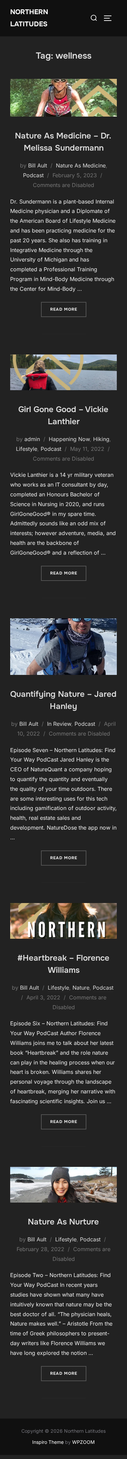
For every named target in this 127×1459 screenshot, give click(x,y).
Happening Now (69, 439)
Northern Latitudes (29, 18)
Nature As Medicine (81, 165)
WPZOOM (83, 1442)
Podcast (33, 175)
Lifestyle (26, 448)
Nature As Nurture (63, 1222)
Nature (80, 987)
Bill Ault (37, 165)
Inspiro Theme (48, 1442)
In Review (59, 723)
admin (32, 439)
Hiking (101, 439)
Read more (68, 309)
